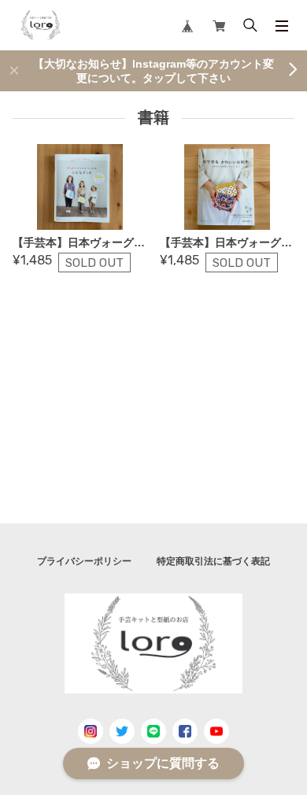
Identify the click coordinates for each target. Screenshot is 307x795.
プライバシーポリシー (84, 561)
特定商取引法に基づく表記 (213, 561)
